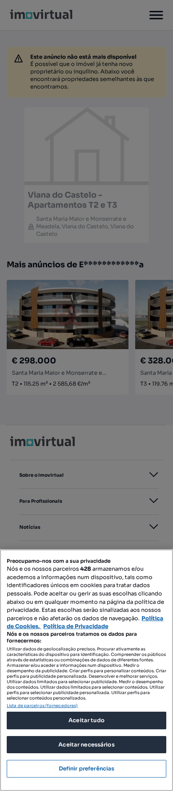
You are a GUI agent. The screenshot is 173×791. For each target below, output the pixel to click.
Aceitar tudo (86, 720)
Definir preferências (87, 768)
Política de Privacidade (75, 626)
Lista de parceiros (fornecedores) (42, 705)
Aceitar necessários (86, 744)
